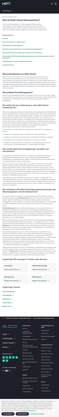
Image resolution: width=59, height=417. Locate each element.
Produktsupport (26, 385)
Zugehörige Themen (8, 65)
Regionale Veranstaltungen (48, 336)
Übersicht (5, 38)
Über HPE (25, 328)
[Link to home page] (3, 318)
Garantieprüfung (27, 391)
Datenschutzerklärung (29, 410)
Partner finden (44, 388)
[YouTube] (3, 360)
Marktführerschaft (27, 353)
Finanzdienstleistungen (47, 363)
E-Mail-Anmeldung (45, 357)
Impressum (25, 369)
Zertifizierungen (45, 385)
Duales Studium (27, 366)
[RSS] (7, 360)
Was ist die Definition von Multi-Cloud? (13, 42)
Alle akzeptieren (8, 414)
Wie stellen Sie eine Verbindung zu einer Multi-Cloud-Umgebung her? (22, 49)
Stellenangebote (27, 336)
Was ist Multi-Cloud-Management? (12, 45)
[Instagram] (10, 357)
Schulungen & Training (47, 354)
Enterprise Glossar (45, 360)
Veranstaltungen (45, 330)
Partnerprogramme (46, 391)
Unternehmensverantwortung (30, 339)
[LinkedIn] (3, 357)
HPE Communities (45, 366)
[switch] (5, 370)
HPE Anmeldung (45, 372)
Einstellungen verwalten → (38, 414)
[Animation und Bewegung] (6, 371)
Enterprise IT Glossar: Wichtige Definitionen (18, 318)
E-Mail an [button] (8, 343)
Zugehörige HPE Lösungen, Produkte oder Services (17, 61)
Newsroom (43, 339)
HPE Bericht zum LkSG (28, 359)
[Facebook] (16, 357)
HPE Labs (25, 342)
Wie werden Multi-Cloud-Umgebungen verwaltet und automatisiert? (22, 52)
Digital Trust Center (46, 351)
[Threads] (13, 357)
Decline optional (22, 414)
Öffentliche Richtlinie (28, 356)
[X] (7, 357)
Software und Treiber (28, 388)
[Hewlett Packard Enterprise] (6, 4)
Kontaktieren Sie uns (46, 348)
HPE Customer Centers (47, 369)
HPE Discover (44, 333)
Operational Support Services (30, 378)
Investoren (25, 350)
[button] (52, 3)
